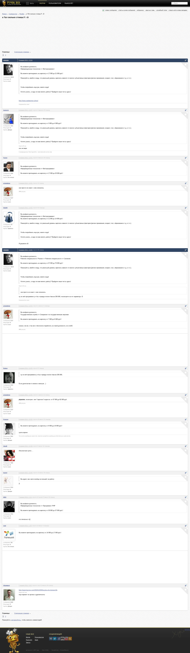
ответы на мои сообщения (127, 10)
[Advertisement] (68, 34)
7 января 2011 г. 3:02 (25, 585)
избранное (140, 10)
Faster (5, 157)
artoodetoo (6, 183)
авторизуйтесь (16, 620)
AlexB (5, 446)
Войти (32, 3)
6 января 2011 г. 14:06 (25, 395)
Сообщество (13, 14)
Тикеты (28, 642)
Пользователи (55, 3)
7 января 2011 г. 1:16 (25, 497)
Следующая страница (21, 52)
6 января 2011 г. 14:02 (25, 207)
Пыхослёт (69, 3)
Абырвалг (6, 585)
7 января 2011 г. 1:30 (25, 525)
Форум (42, 3)
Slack (36, 640)
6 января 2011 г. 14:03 (25, 250)
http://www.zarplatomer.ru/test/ (28, 101)
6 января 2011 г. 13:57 (25, 110)
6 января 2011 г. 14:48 (25, 472)
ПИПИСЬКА (178, 633)
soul (4, 525)
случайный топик (161, 10)
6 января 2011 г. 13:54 (25, 60)
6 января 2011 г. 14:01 (25, 157)
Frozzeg (5, 419)
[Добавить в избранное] (184, 65)
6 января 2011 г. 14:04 (25, 306)
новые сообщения (111, 10)
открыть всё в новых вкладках (178, 10)
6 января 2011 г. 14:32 (25, 419)
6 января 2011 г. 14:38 (25, 446)
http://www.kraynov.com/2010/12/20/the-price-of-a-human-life (38, 590)
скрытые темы (149, 10)
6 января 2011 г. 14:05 (25, 368)
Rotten (5, 368)
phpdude (6, 60)
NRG (4, 497)
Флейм (21, 14)
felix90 (5, 207)
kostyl (5, 472)
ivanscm (6, 110)
